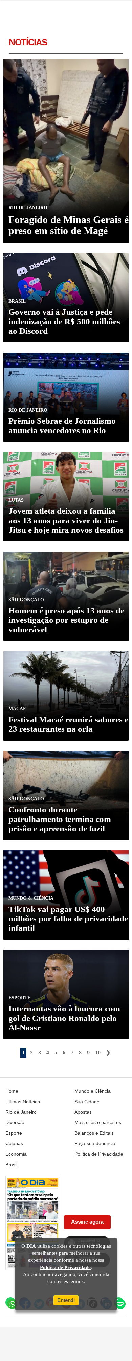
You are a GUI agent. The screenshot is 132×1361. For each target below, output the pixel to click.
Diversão (14, 1122)
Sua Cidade (87, 1101)
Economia (16, 1154)
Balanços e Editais (94, 1133)
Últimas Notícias (22, 1101)
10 (98, 1052)
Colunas (14, 1143)
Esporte (13, 1133)
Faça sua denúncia (94, 1143)
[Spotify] (119, 1302)
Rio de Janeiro (21, 1112)
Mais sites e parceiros (97, 1122)
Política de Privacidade (98, 1154)
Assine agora (87, 1222)
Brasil (11, 1164)
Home (11, 1091)
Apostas (83, 1112)
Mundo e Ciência (92, 1091)
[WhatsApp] (10, 1302)
